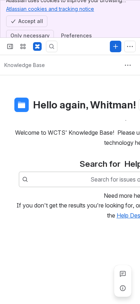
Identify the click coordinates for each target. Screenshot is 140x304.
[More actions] (128, 65)
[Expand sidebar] (10, 46)
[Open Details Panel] (123, 288)
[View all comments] (123, 274)
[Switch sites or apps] (23, 46)
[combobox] (31, 179)
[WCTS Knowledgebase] (37, 46)
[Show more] (130, 46)
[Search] (51, 46)
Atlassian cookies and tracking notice (50, 9)
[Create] (115, 46)
